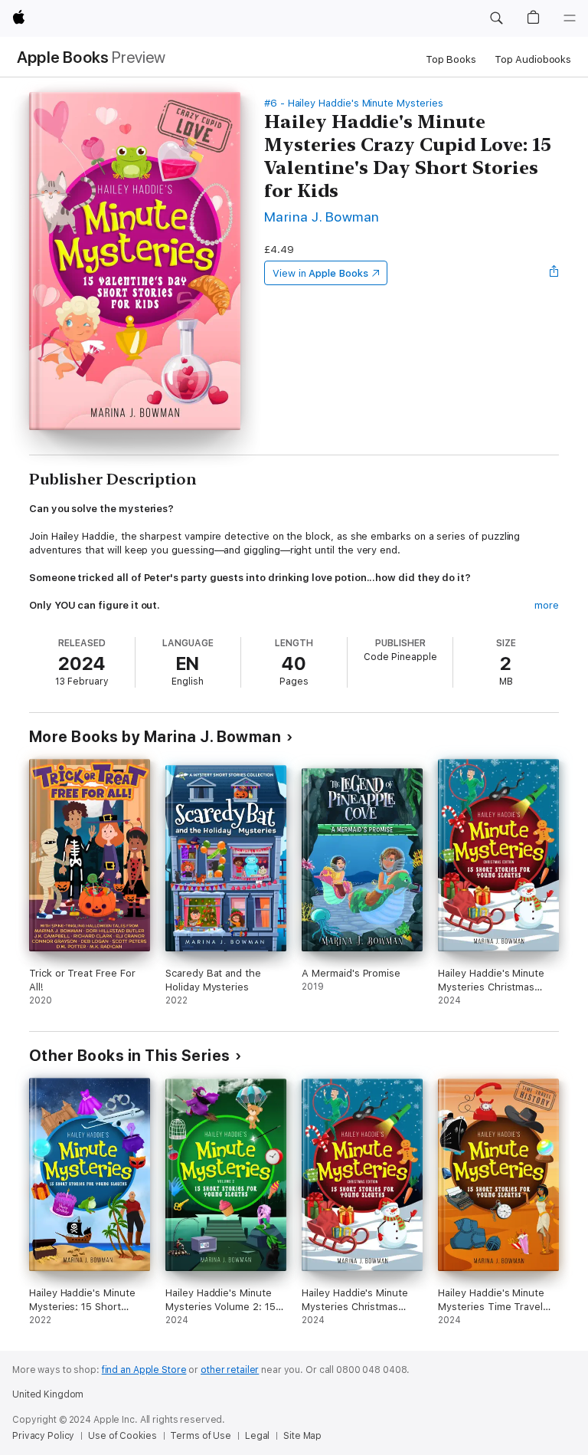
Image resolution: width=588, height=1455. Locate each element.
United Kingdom (47, 1394)
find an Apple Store (144, 1370)
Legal (257, 1435)
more (546, 605)
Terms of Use (200, 1435)
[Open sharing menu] (554, 273)
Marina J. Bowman (322, 217)
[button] (496, 18)
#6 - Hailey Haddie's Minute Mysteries (353, 103)
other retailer (230, 1370)
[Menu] (569, 18)
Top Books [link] (451, 59)
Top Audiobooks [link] (533, 59)
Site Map (302, 1435)
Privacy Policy (43, 1435)
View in (320, 273)
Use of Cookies (122, 1435)
